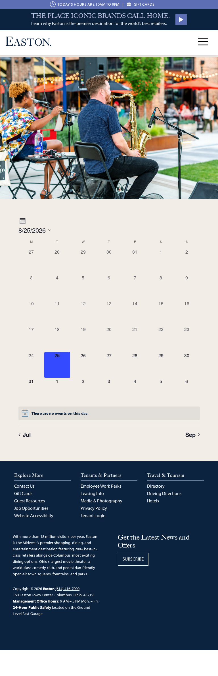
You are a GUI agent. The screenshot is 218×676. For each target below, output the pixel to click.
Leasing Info (92, 493)
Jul (27, 435)
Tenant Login (93, 515)
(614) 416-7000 (67, 588)
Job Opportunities (31, 508)
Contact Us (24, 486)
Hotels (153, 501)
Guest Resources (29, 501)
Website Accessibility (33, 515)
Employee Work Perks (101, 486)
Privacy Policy (94, 508)
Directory (156, 486)
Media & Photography (101, 501)
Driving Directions (164, 493)
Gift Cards (23, 493)
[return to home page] (28, 41)
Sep (190, 435)
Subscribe (133, 559)
